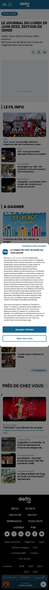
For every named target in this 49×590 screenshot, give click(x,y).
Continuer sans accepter (34, 245)
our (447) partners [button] (16, 258)
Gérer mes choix (24, 338)
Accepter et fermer (24, 329)
